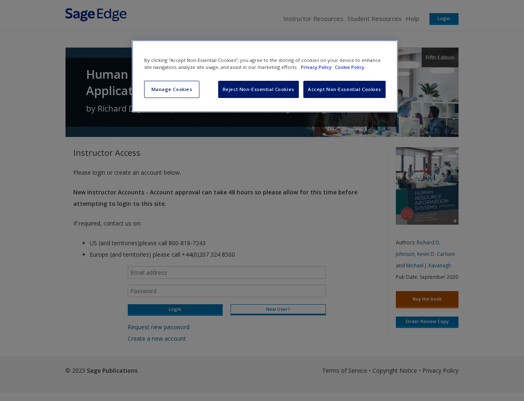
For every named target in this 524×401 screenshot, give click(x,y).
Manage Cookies (171, 89)
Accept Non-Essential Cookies (344, 89)
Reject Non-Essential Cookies (258, 89)
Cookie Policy (349, 67)
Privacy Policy (317, 67)
